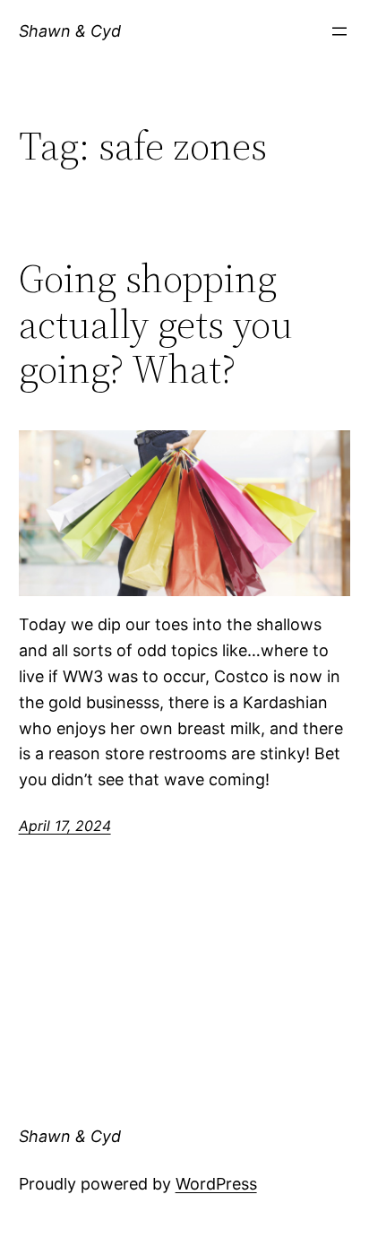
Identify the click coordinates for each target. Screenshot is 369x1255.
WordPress (216, 1183)
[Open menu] (339, 31)
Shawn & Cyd (70, 31)
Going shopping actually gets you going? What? (156, 324)
